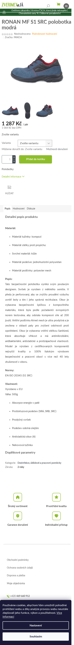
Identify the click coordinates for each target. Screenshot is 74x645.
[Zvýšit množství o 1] (14, 157)
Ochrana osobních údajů (20, 568)
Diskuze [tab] (31, 209)
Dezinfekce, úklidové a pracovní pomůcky (39, 463)
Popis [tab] (7, 209)
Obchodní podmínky (18, 560)
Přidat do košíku (35, 159)
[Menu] (66, 6)
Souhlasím (36, 636)
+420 (20, 596)
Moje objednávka (16, 583)
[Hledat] (48, 6)
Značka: (13, 37)
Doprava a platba (16, 575)
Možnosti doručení (57, 149)
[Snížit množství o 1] (14, 161)
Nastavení (36, 625)
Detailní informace (11, 177)
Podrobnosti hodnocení (44, 34)
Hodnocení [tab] (18, 209)
